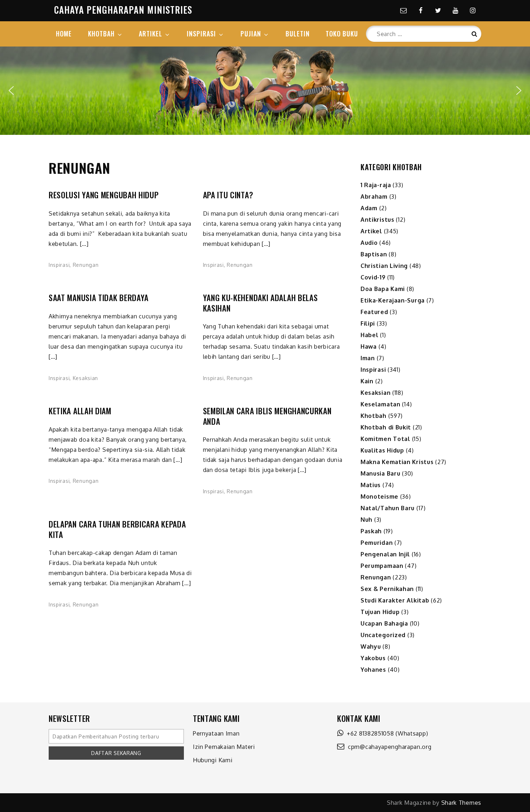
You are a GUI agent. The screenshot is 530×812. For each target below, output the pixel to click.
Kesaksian (85, 378)
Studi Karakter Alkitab (395, 600)
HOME (64, 33)
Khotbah (374, 415)
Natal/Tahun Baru (388, 508)
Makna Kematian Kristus (397, 461)
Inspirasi (59, 265)
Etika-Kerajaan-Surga (393, 300)
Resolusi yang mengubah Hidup (104, 195)
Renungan (86, 265)
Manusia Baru (380, 473)
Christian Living (384, 265)
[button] (11, 90)
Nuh (366, 519)
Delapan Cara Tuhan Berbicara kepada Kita (117, 529)
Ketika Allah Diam (80, 411)
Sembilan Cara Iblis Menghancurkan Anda (267, 416)
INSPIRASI (201, 33)
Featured (374, 311)
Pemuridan (377, 542)
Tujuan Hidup (380, 611)
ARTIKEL (150, 33)
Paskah (371, 531)
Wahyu (371, 646)
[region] (265, 91)
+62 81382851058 (369, 733)
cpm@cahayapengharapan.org (388, 746)
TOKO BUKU (342, 33)
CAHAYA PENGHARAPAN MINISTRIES (123, 9)
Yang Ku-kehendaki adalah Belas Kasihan (260, 302)
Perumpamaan (382, 565)
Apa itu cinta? (228, 195)
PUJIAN (250, 33)
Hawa (369, 346)
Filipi (368, 323)
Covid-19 (373, 277)
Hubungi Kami (212, 760)
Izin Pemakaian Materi (224, 746)
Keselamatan (381, 404)
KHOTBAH (101, 33)
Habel (370, 335)
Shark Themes (461, 802)
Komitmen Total (385, 438)
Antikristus (377, 219)
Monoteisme (379, 496)
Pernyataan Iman (216, 733)
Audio (369, 242)
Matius (371, 485)
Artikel (371, 231)
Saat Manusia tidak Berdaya (99, 297)
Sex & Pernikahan (387, 588)
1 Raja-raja (376, 185)
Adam (369, 208)
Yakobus (373, 658)
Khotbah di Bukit (386, 427)
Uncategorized (383, 635)
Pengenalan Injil (385, 554)
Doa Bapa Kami (383, 288)
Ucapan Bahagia (384, 623)
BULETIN (298, 33)
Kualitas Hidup (382, 450)
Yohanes (373, 669)
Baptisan (374, 254)
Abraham (374, 196)
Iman (368, 358)
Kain (367, 381)
